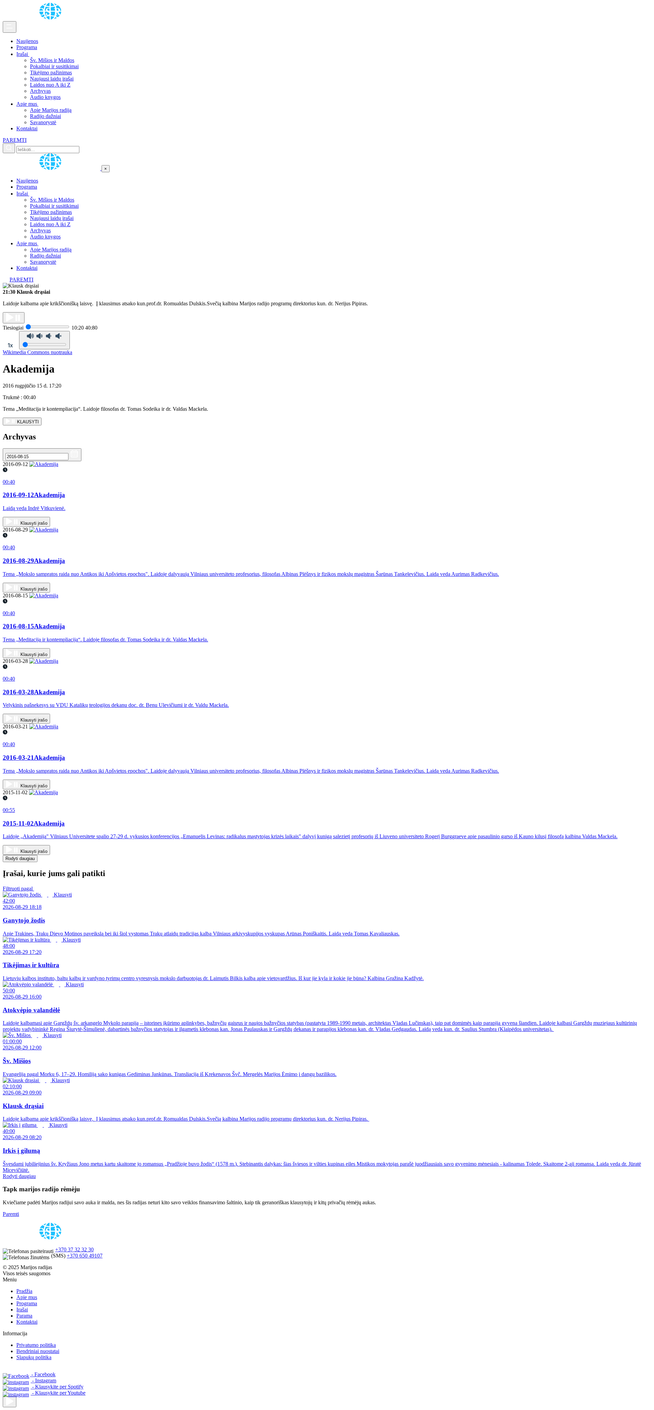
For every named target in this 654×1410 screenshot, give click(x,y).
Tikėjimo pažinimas (51, 72)
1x (10, 345)
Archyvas (40, 91)
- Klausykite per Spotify (57, 1387)
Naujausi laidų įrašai (52, 79)
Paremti (11, 1214)
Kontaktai (26, 128)
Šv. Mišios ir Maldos (52, 60)
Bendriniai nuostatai (37, 1351)
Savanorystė (43, 122)
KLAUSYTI (27, 421)
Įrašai (22, 54)
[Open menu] (9, 27)
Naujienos (27, 41)
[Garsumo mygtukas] (44, 340)
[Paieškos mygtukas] (9, 148)
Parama (24, 1316)
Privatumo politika (36, 1345)
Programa (26, 47)
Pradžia (24, 1291)
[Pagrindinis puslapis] (51, 18)
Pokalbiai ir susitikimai (54, 66)
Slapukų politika (33, 1357)
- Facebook (43, 1374)
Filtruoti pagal (18, 888)
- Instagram (43, 1380)
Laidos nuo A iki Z (50, 85)
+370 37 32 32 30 (74, 1249)
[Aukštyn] (9, 1401)
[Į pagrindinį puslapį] (52, 168)
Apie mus (27, 104)
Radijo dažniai (45, 116)
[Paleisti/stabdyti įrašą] (14, 317)
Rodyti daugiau (20, 858)
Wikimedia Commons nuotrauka (37, 352)
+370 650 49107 (85, 1256)
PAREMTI (15, 140)
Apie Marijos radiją (51, 110)
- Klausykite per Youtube (58, 1393)
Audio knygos (45, 97)
